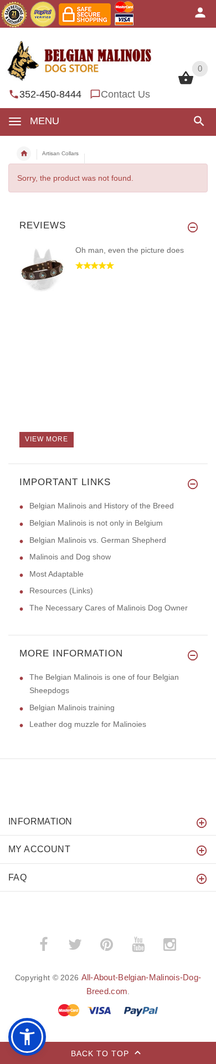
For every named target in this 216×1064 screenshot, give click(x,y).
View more (46, 439)
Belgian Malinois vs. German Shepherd (97, 540)
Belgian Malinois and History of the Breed (101, 505)
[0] (186, 83)
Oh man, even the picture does (129, 250)
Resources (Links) (61, 590)
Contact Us (125, 94)
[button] (197, 121)
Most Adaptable (56, 573)
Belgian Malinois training (72, 707)
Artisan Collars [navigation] (60, 153)
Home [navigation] (24, 153)
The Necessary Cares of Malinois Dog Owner (108, 607)
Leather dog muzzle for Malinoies (87, 724)
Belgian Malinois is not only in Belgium (96, 522)
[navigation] (56, 154)
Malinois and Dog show (70, 556)
